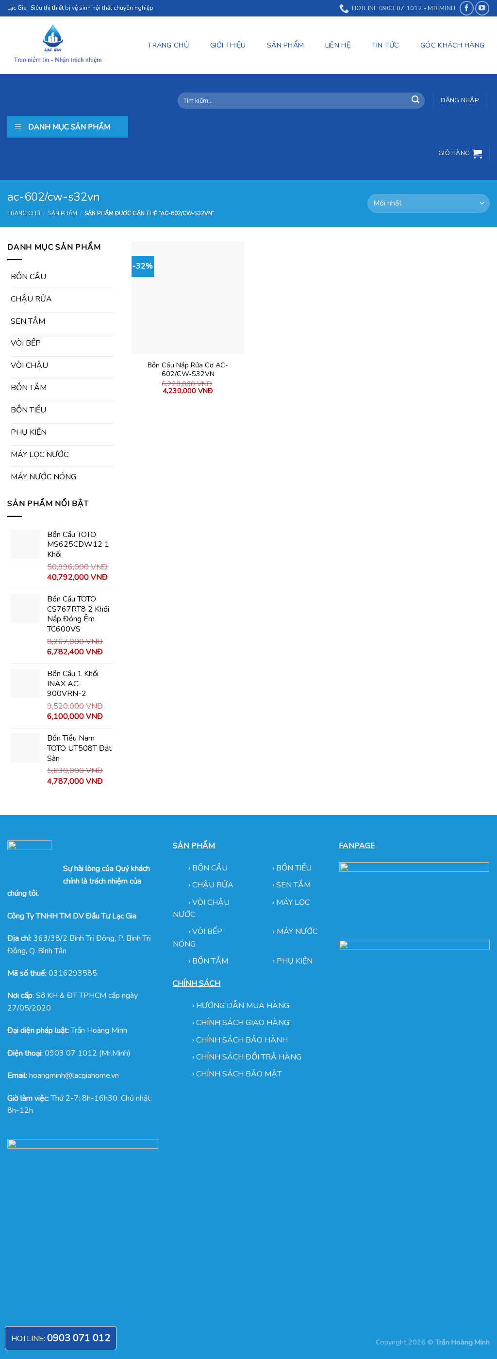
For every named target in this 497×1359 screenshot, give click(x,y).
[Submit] (415, 101)
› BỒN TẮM (209, 961)
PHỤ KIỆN (29, 432)
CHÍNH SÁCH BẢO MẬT (239, 1074)
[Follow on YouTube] (482, 8)
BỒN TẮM (29, 387)
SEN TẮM (28, 321)
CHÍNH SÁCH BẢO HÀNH (242, 1040)
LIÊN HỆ (337, 45)
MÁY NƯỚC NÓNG (43, 477)
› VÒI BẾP (206, 931)
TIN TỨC (385, 45)
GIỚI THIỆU (228, 45)
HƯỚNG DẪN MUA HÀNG (242, 1005)
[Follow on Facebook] (467, 8)
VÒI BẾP (26, 343)
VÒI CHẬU (29, 365)
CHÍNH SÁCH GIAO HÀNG (242, 1022)
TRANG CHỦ (168, 45)
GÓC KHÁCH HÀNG (452, 45)
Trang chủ (23, 213)
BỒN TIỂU (28, 410)
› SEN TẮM (291, 885)
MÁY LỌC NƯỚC (39, 454)
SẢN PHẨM (285, 45)
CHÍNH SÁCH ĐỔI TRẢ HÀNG (248, 1057)
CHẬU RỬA (31, 299)
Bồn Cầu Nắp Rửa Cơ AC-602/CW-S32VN (188, 370)
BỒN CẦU (28, 276)
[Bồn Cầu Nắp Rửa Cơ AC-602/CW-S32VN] (188, 297)
